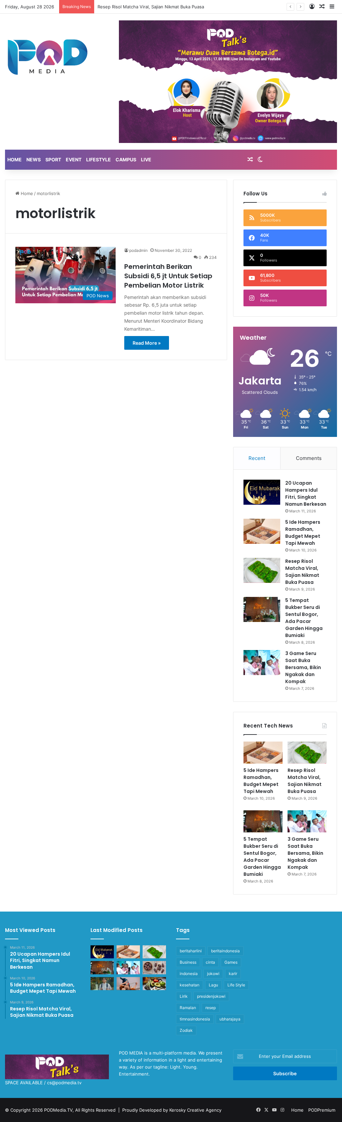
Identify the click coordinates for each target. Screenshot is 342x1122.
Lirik (184, 996)
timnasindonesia (195, 1018)
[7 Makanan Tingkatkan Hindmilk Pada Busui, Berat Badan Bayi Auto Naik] (154, 983)
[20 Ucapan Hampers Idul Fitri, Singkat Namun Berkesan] (261, 492)
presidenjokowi (211, 996)
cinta (210, 962)
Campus (126, 159)
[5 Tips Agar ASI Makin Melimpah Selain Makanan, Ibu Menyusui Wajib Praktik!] (128, 983)
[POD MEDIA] (48, 56)
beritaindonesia (225, 950)
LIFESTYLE (98, 159)
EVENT (73, 159)
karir (233, 973)
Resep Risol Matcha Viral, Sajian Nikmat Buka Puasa (302, 572)
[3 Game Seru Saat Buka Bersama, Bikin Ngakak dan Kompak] (261, 662)
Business (188, 962)
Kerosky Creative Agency (195, 1110)
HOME (14, 159)
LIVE (146, 159)
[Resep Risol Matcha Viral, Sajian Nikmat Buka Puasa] (261, 570)
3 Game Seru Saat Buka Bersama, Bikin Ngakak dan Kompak (303, 667)
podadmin (138, 250)
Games (230, 962)
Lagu (213, 984)
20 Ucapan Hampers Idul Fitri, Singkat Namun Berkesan (305, 493)
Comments (309, 458)
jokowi (213, 973)
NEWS (33, 159)
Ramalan (188, 1007)
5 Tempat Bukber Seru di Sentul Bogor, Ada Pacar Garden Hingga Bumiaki (304, 618)
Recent (256, 458)
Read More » (147, 343)
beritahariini (191, 950)
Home (26, 193)
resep (210, 1007)
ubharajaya (229, 1018)
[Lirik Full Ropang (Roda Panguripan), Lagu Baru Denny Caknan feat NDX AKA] (102, 983)
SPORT (53, 159)
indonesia (189, 973)
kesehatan (189, 984)
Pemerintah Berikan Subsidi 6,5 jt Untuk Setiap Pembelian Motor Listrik (168, 276)
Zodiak (186, 1030)
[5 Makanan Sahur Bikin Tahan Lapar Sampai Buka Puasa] (154, 967)
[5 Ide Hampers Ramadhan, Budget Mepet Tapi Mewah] (261, 531)
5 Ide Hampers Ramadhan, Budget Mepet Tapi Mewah (302, 532)
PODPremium (321, 1110)
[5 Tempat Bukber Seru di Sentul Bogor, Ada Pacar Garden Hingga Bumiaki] (261, 609)
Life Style (236, 984)
